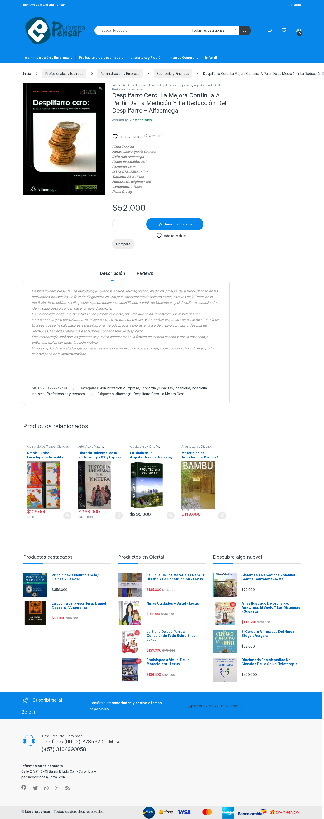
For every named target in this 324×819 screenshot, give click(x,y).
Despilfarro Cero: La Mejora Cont (159, 394)
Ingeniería (185, 85)
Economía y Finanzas (173, 73)
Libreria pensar (38, 811)
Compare (155, 136)
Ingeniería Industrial (207, 85)
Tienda (296, 4)
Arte (81, 446)
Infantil (211, 58)
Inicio (27, 73)
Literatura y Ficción (146, 58)
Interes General (182, 58)
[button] (101, 88)
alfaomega (123, 394)
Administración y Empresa (47, 58)
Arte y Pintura (94, 446)
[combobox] (141, 30)
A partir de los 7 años (41, 446)
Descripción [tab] (112, 273)
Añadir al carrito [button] (66, 516)
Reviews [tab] (145, 273)
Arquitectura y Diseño (144, 446)
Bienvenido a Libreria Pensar (44, 4)
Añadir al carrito (178, 224)
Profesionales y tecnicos (100, 58)
